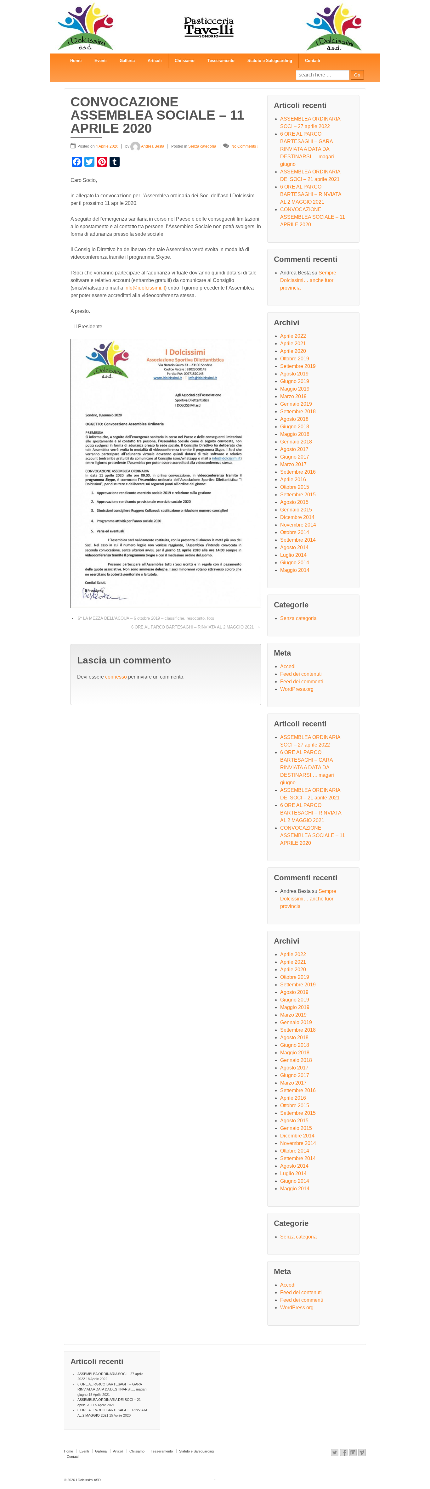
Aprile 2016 (293, 479)
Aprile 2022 (293, 336)
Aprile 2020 (293, 351)
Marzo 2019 (293, 396)
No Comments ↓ (245, 146)
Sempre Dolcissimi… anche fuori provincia (308, 280)
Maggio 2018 (294, 434)
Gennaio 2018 (296, 441)
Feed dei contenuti (301, 674)
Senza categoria (202, 146)
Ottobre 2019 (294, 358)
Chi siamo (185, 60)
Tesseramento (221, 60)
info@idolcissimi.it (144, 287)
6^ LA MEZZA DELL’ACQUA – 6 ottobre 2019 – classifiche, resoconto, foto (146, 618)
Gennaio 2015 (296, 509)
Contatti (312, 60)
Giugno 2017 (294, 457)
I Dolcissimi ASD (88, 1480)
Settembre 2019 (298, 366)
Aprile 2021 (293, 343)
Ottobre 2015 (294, 487)
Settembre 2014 (298, 540)
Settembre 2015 (298, 494)
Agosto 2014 (294, 547)
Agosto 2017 (294, 449)
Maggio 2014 (294, 570)
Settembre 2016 (298, 472)
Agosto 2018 (294, 419)
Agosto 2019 (294, 373)
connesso (116, 677)
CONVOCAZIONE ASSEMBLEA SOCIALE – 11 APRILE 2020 (312, 217)
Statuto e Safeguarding (269, 60)
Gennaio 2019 (296, 404)
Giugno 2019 (294, 381)
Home (76, 60)
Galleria (127, 60)
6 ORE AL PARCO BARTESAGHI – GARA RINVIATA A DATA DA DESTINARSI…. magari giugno (307, 149)
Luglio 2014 (293, 555)
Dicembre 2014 (297, 517)
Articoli (155, 60)
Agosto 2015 (294, 502)
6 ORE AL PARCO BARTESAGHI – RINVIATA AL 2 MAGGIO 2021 (192, 627)
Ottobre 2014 (294, 532)
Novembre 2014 (298, 524)
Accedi (288, 666)
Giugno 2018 (294, 426)
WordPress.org (297, 689)
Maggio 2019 (294, 389)
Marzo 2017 (293, 464)
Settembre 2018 (298, 411)
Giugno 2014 (294, 562)
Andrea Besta (152, 146)
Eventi (100, 60)
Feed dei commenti (301, 681)
